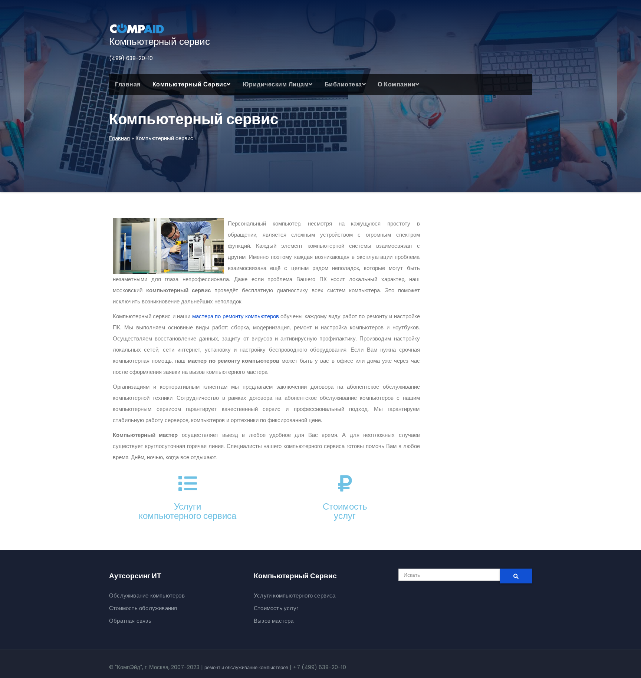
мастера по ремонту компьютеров (235, 316)
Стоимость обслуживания (143, 608)
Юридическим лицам (276, 84)
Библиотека (343, 84)
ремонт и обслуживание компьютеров (246, 667)
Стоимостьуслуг (345, 511)
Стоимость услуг (276, 608)
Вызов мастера (274, 621)
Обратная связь (130, 621)
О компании (396, 84)
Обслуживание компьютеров (147, 595)
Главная (128, 84)
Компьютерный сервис (159, 41)
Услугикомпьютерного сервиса (187, 511)
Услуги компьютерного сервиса (295, 595)
